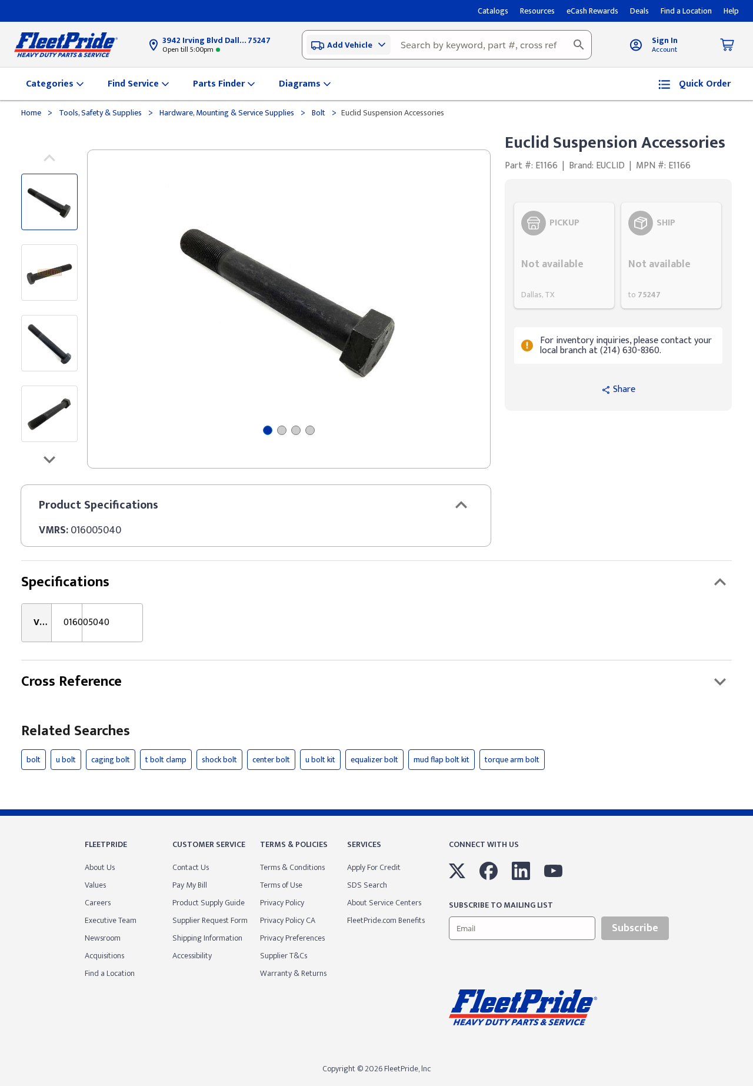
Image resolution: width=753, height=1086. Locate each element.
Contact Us (190, 867)
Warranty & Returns (293, 973)
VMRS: (53, 530)
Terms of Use (281, 885)
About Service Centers (384, 902)
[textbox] (447, 44)
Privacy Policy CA (287, 920)
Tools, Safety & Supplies (100, 112)
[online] (749, 1085)
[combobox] (447, 44)
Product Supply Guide (208, 902)
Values (95, 885)
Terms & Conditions (292, 867)
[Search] (579, 45)
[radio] (564, 255)
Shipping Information (207, 938)
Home (32, 112)
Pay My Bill (189, 885)
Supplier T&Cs (283, 955)
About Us (100, 867)
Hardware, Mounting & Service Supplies (227, 112)
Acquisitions (104, 955)
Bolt (318, 112)
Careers (98, 902)
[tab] (267, 430)
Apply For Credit (374, 867)
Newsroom (103, 938)
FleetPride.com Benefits (386, 920)
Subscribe (635, 928)
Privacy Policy (282, 902)
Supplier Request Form (210, 920)
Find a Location (110, 973)
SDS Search (367, 885)
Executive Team (110, 920)
